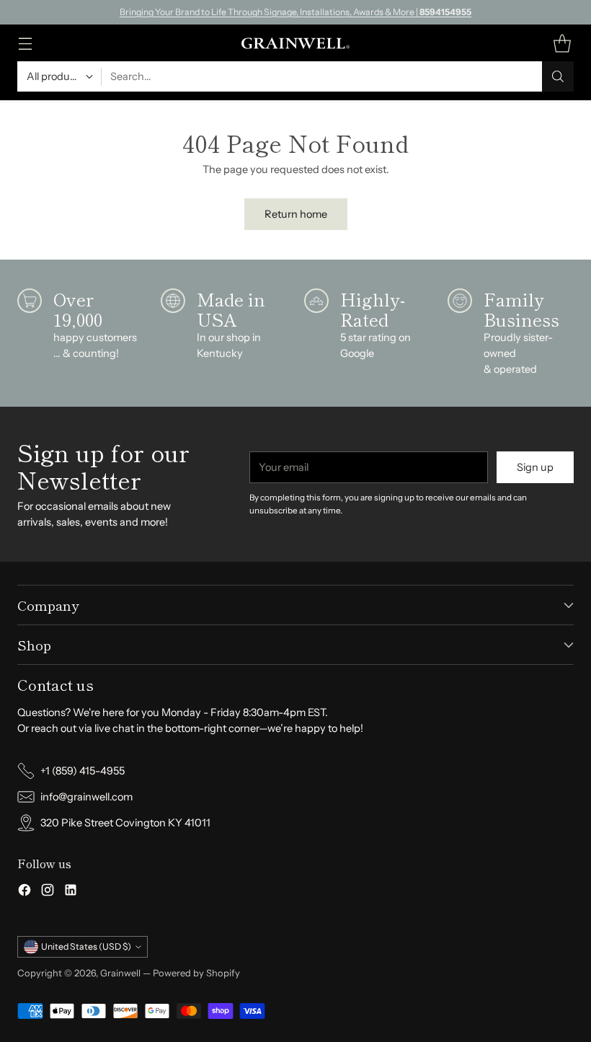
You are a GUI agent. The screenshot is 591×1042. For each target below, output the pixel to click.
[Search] (558, 76)
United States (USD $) (86, 946)
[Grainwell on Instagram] (47, 892)
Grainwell (121, 973)
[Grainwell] (295, 43)
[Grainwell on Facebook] (24, 892)
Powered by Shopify (196, 973)
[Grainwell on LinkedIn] (70, 892)
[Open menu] (25, 43)
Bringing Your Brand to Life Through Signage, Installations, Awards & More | (295, 11)
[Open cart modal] (562, 43)
